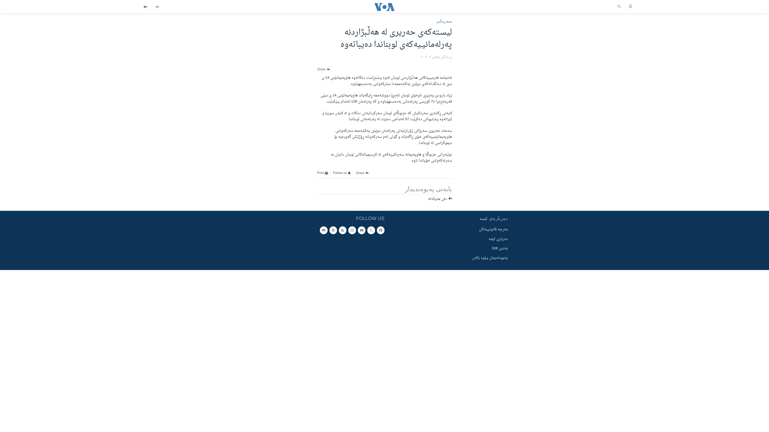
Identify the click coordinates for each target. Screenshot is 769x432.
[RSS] (342, 230)
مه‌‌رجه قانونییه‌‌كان (493, 230)
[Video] (145, 7)
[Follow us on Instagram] (352, 230)
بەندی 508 (500, 248)
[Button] (323, 69)
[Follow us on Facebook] (380, 230)
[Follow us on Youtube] (361, 230)
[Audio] (157, 7)
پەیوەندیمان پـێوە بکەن (490, 258)
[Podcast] (333, 230)
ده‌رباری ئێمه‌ (498, 239)
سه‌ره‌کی (444, 21)
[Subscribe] (323, 230)
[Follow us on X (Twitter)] (371, 230)
